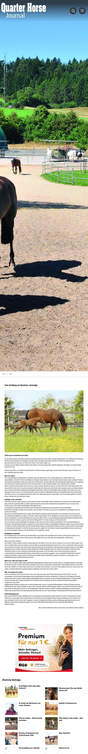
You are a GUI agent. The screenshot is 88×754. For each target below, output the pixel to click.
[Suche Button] (73, 10)
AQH (10, 374)
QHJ (4, 374)
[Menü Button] (82, 10)
